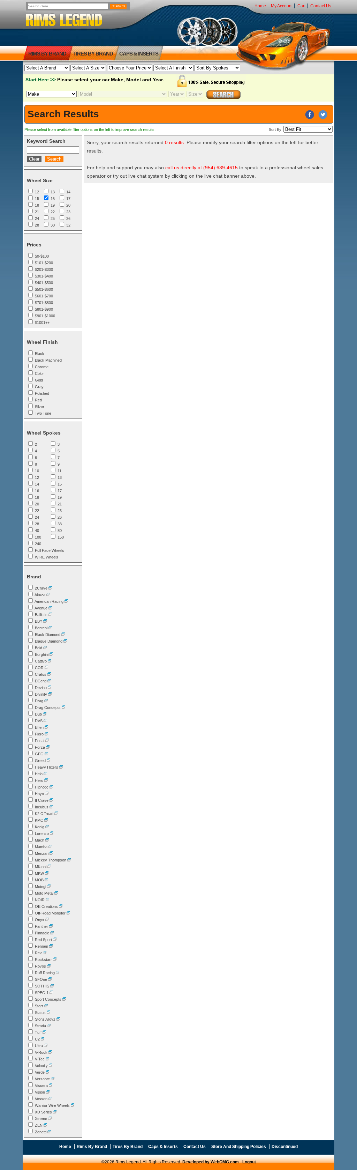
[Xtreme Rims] (50, 1119)
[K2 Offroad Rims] (56, 814)
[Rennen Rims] (51, 946)
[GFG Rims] (46, 754)
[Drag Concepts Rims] (63, 707)
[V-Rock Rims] (50, 1052)
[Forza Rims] (48, 747)
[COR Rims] (46, 668)
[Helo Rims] (45, 774)
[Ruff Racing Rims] (57, 973)
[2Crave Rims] (50, 588)
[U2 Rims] (42, 1039)
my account (282, 5)
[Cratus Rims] (49, 674)
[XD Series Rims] (54, 1112)
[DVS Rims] (45, 721)
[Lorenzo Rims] (51, 833)
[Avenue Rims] (50, 608)
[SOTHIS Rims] (52, 986)
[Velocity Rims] (50, 1066)
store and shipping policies (238, 1146)
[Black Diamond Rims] (63, 634)
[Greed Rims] (48, 760)
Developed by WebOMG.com (210, 1162)
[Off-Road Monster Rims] (68, 913)
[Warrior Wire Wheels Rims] (72, 1105)
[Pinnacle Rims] (52, 933)
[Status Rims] (48, 1012)
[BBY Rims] (45, 621)
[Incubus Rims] (51, 807)
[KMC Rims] (46, 820)
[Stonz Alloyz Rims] (58, 1019)
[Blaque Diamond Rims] (65, 641)
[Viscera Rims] (50, 1085)
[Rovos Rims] (49, 966)
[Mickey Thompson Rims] (69, 860)
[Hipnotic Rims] (51, 787)
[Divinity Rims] (50, 694)
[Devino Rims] (49, 688)
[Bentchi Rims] (50, 628)
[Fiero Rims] (46, 734)
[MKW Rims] (46, 873)
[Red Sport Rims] (54, 940)
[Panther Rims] (51, 926)
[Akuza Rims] (48, 595)
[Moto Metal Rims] (56, 893)
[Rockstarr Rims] (54, 959)
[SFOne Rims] (50, 979)
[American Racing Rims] (66, 601)
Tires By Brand (128, 1146)
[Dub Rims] (44, 714)
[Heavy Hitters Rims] (61, 767)
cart (301, 5)
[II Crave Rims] (51, 800)
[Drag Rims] (46, 701)
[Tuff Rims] (44, 1032)
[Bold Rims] (45, 648)
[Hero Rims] (46, 780)
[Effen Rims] (46, 727)
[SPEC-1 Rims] (51, 993)
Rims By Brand (47, 54)
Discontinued (285, 1146)
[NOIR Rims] (47, 900)
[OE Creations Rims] (60, 906)
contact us (320, 5)
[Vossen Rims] (50, 1099)
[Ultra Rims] (45, 1046)
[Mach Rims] (47, 840)
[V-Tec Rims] (47, 1059)
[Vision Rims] (48, 1092)
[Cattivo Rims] (49, 661)
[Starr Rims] (46, 1006)
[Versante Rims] (52, 1079)
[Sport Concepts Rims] (64, 999)
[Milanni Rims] (49, 867)
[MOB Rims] (46, 880)
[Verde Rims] (47, 1072)
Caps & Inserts (138, 54)
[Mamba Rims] (50, 847)
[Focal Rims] (47, 741)
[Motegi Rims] (49, 886)
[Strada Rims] (49, 1026)
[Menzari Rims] (51, 853)
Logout (249, 1162)
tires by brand (93, 54)
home (260, 5)
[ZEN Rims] (45, 1125)
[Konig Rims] (47, 827)
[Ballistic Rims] (50, 615)
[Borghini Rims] (51, 654)
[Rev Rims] (44, 953)
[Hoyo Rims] (46, 794)
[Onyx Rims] (47, 920)
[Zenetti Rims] (49, 1132)
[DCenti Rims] (49, 681)
